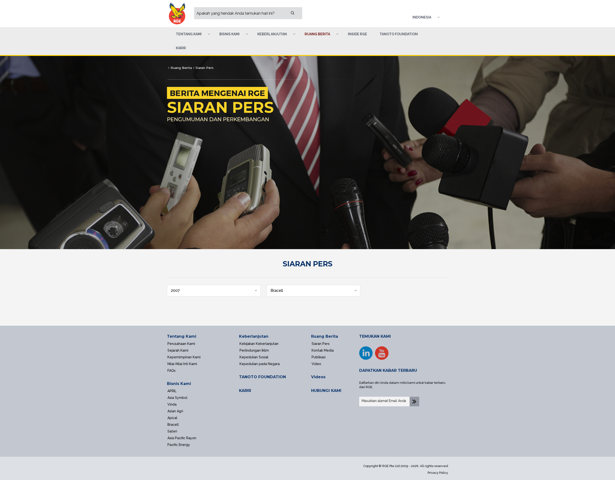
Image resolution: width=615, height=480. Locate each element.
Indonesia (421, 17)
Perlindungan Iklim (254, 350)
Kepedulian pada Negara (260, 364)
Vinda (172, 404)
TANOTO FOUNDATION (262, 377)
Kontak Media (323, 350)
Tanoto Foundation (399, 34)
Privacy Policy (438, 472)
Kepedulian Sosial (254, 357)
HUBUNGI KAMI (326, 390)
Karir (181, 48)
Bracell (173, 424)
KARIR (245, 390)
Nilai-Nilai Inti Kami (182, 364)
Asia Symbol (177, 398)
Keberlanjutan (253, 336)
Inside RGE (357, 34)
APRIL (172, 391)
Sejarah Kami (177, 350)
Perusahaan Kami (181, 344)
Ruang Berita (324, 336)
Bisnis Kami (179, 383)
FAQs (171, 370)
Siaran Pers (321, 344)
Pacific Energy (178, 445)
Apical (172, 418)
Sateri (172, 431)
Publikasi (319, 357)
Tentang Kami (181, 336)
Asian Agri (175, 411)
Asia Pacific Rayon (181, 438)
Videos (318, 377)
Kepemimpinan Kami (184, 357)
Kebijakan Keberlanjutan (259, 344)
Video (316, 364)
